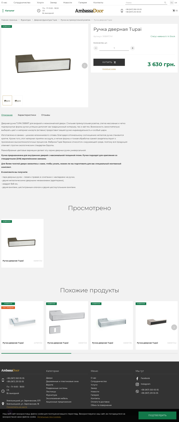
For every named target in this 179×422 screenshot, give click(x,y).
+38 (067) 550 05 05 (134, 9)
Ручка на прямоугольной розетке (75, 20)
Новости (67, 2)
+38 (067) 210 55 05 (133, 12)
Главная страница (9, 20)
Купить (107, 62)
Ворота (49, 385)
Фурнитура (26, 20)
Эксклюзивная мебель (57, 398)
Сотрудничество (22, 2)
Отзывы (45, 115)
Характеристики (27, 115)
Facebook (145, 378)
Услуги (40, 2)
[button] (85, 65)
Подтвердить (157, 415)
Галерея (82, 2)
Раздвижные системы (56, 388)
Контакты (98, 2)
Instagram (145, 384)
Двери (49, 378)
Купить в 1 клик (109, 69)
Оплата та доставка (100, 402)
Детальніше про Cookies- (49, 417)
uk (176, 3)
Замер (53, 2)
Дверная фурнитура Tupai (45, 20)
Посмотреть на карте (17, 407)
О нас (4, 2)
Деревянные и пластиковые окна (62, 381)
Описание (7, 115)
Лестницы (51, 391)
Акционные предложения (58, 402)
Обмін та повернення (101, 405)
